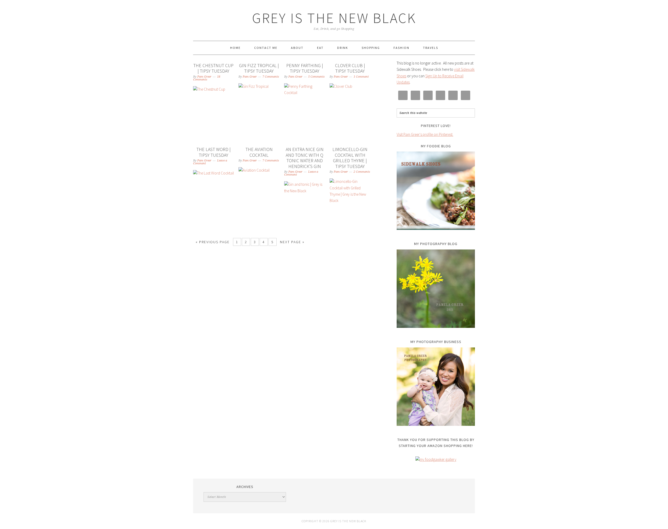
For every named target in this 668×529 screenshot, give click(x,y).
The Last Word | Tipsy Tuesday (213, 152)
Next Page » (292, 242)
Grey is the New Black (334, 18)
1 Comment (361, 76)
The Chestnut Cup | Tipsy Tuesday (213, 68)
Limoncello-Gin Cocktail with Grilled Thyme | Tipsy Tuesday (349, 157)
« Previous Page (213, 242)
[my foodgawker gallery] (435, 459)
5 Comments (316, 76)
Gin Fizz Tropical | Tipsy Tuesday (259, 68)
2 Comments (362, 171)
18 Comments (206, 78)
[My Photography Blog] (436, 288)
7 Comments (271, 76)
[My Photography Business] (436, 386)
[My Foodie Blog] (436, 191)
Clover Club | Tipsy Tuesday (350, 68)
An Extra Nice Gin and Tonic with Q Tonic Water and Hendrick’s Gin (305, 157)
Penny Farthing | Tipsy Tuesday (304, 68)
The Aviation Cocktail (259, 152)
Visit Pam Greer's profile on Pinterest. (425, 134)
